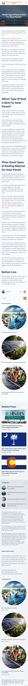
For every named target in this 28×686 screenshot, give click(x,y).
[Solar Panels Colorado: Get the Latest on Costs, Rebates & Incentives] (14, 462)
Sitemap (12, 682)
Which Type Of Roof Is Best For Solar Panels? (15, 487)
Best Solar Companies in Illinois (9, 332)
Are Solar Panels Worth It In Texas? (16, 499)
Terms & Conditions (20, 681)
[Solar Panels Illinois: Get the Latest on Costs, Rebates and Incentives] (14, 417)
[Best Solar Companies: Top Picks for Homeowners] (14, 347)
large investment (13, 77)
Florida (20, 202)
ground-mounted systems (12, 38)
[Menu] (25, 2)
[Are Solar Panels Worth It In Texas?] (4, 499)
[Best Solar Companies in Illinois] (14, 317)
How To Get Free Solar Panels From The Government (16, 504)
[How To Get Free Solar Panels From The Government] (4, 505)
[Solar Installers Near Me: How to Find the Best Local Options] (14, 377)
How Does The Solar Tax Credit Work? (12, 574)
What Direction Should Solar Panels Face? (16, 493)
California (8, 202)
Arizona (14, 202)
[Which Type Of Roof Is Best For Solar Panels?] (4, 488)
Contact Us (17, 682)
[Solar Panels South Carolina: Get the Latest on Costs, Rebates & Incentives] (14, 439)
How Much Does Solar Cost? (9, 572)
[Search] (24, 298)
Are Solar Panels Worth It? (9, 570)
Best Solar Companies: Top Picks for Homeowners (14, 362)
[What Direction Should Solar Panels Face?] (4, 493)
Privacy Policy (5, 682)
